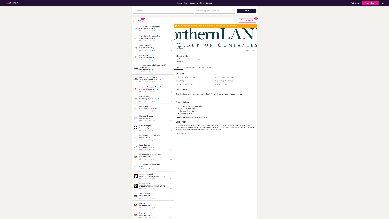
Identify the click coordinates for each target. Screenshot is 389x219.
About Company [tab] (189, 67)
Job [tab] (178, 67)
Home (179, 3)
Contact (209, 3)
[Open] (233, 10)
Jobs (186, 3)
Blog (202, 3)
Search (246, 11)
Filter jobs (138, 20)
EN (383, 3)
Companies (194, 3)
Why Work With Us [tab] (205, 67)
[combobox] (213, 11)
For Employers (355, 3)
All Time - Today (248, 20)
